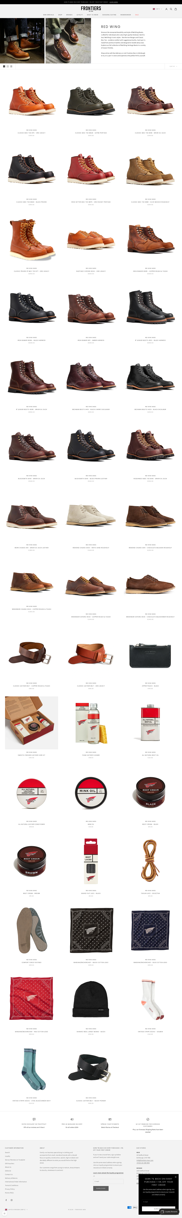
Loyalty (80, 15)
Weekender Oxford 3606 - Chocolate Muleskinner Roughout (150, 617)
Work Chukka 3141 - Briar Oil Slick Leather (32, 548)
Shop (60, 15)
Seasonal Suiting (109, 15)
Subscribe (158, 1209)
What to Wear (92, 15)
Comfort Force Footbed (31, 962)
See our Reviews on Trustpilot (15, 1160)
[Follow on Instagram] (12, 1200)
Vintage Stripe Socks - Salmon (150, 1032)
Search (7, 1152)
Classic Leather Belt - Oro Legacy (91, 686)
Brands (69, 15)
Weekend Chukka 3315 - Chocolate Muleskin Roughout (150, 548)
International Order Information (16, 1182)
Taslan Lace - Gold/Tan (150, 893)
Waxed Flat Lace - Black (91, 893)
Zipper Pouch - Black (150, 686)
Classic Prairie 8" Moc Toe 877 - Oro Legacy (31, 271)
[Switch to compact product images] (11, 66)
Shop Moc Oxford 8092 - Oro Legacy (91, 271)
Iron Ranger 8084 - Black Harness (32, 340)
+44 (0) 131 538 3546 (143, 1163)
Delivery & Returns (11, 1178)
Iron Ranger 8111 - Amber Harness (91, 340)
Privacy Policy (10, 1189)
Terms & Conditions (11, 1185)
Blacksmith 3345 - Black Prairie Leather (91, 479)
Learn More (114, 2)
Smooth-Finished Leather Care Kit (31, 755)
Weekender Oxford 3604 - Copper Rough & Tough (91, 617)
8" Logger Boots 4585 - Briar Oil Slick (31, 409)
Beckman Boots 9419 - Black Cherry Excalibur (91, 409)
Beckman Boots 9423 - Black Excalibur (150, 409)
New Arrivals (48, 15)
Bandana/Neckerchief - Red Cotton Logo (31, 1032)
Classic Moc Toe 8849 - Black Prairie (31, 202)
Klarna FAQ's (9, 1193)
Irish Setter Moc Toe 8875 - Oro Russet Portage (91, 202)
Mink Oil (91, 824)
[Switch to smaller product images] (8, 66)
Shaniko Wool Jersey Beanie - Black (91, 1032)
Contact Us (9, 1174)
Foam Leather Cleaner (91, 755)
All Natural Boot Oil (150, 755)
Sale (137, 15)
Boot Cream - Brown (31, 893)
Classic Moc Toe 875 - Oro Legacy (31, 133)
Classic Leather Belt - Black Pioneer (91, 1101)
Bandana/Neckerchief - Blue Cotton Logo (150, 962)
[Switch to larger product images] (4, 66)
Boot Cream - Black (150, 824)
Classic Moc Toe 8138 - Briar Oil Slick (150, 133)
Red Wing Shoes (31, 130)
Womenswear (125, 15)
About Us (8, 1167)
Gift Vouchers (9, 1163)
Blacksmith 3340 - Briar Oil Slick (31, 479)
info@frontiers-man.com (144, 1160)
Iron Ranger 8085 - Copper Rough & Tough (150, 271)
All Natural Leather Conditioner (31, 824)
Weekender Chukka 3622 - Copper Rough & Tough (31, 609)
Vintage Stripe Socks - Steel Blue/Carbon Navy (32, 1101)
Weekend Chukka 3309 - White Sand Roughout (91, 548)
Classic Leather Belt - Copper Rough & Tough (31, 686)
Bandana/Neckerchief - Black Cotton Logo (91, 962)
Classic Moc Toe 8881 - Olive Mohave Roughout (150, 202)
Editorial (8, 1171)
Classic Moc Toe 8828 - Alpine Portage (91, 133)
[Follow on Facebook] (6, 1200)
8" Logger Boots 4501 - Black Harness (150, 340)
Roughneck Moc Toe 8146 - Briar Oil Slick (150, 479)
